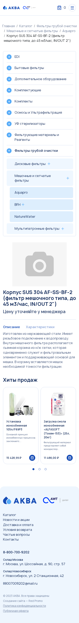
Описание (11, 327)
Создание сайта (14, 601)
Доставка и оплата (18, 525)
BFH (17, 204)
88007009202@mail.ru (20, 583)
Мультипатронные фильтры (37, 228)
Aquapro (69, 31)
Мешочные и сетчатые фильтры (32, 31)
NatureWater (25, 216)
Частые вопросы (16, 534)
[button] (33, 469)
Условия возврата (17, 529)
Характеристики (40, 327)
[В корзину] (32, 458)
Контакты (11, 539)
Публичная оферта (16, 611)
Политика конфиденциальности (24, 606)
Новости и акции (16, 519)
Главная (8, 26)
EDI (17, 56)
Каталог (25, 26)
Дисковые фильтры (30, 164)
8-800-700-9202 (16, 552)
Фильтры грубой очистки (57, 26)
